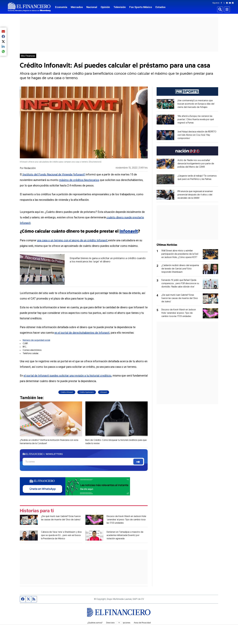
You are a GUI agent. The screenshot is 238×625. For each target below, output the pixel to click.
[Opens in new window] (165, 104)
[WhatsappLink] (75, 486)
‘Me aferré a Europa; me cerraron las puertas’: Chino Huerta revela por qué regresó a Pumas (196, 119)
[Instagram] (227, 3)
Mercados (77, 7)
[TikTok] (233, 3)
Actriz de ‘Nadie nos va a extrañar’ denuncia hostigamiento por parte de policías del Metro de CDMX (196, 163)
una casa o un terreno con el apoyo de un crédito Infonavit (72, 240)
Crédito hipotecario (87, 392)
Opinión (105, 7)
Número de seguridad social (36, 340)
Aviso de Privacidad (142, 623)
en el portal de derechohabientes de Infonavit (81, 332)
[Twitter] (224, 3)
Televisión (119, 7)
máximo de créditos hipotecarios (79, 180)
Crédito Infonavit (67, 392)
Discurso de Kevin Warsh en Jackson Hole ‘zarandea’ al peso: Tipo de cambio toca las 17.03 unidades (126, 519)
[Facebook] (222, 3)
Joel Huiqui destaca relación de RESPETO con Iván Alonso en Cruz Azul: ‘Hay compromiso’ (197, 135)
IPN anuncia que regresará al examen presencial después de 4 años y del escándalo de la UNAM (195, 194)
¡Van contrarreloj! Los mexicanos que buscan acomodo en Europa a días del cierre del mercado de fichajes (196, 104)
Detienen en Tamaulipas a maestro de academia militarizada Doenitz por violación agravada (125, 535)
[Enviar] (138, 462)
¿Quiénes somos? (94, 623)
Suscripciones (124, 623)
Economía (61, 7)
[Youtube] (230, 3)
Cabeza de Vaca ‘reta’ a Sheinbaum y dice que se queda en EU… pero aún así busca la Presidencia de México (61, 535)
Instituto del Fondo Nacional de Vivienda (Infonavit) (53, 174)
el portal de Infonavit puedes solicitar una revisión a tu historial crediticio (67, 375)
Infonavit (128, 231)
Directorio (110, 623)
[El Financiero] (29, 6)
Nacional (91, 7)
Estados (160, 7)
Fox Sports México (140, 7)
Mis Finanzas (28, 55)
